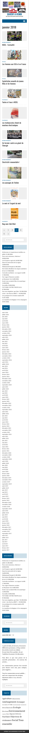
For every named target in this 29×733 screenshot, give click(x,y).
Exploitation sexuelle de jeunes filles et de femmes (13, 82)
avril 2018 (5, 519)
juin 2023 (5, 391)
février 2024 (5, 374)
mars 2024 (5, 372)
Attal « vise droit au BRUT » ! (10, 293)
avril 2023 (5, 395)
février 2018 (5, 523)
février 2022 (5, 424)
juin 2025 (5, 341)
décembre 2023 (6, 378)
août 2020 (5, 461)
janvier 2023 (5, 401)
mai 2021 (4, 442)
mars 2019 (5, 496)
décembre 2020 (6, 453)
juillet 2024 (5, 364)
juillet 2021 (5, 438)
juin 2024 (5, 366)
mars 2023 (5, 397)
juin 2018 (5, 515)
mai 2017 (4, 542)
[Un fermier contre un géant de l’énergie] (14, 138)
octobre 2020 (6, 457)
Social (4, 61)
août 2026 (5, 312)
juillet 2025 (5, 339)
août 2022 (5, 412)
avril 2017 (5, 544)
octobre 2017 (6, 531)
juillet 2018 (5, 513)
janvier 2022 (5, 426)
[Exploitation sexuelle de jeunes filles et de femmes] (14, 76)
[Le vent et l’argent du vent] (14, 198)
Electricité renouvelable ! (11, 162)
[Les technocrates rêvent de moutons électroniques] (14, 117)
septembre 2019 (7, 484)
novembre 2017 (6, 529)
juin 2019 (5, 490)
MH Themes (23, 731)
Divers (4, 708)
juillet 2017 (5, 537)
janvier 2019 (5, 500)
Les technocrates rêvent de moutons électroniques (11, 124)
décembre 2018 (6, 502)
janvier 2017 (5, 550)
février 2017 (5, 548)
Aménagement (9, 701)
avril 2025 (5, 345)
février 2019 (5, 498)
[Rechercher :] (14, 240)
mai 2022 (4, 418)
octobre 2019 (6, 482)
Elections (5, 711)
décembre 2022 (6, 403)
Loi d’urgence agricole (8, 260)
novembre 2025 (6, 331)
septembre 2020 (7, 459)
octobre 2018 (6, 506)
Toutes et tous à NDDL (10, 102)
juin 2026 (5, 316)
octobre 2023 (6, 383)
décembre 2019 (6, 478)
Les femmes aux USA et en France (14, 64)
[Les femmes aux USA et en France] (14, 59)
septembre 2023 (7, 385)
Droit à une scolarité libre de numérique (13, 281)
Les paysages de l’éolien (10, 182)
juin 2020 (5, 465)
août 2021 (5, 436)
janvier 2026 (5, 327)
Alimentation (16, 699)
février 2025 (5, 350)
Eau (7, 708)
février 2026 (5, 325)
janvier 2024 (5, 376)
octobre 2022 (6, 407)
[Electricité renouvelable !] (14, 157)
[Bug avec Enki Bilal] (14, 219)
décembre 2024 (6, 354)
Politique (5, 99)
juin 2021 (5, 440)
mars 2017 (5, 546)
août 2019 (5, 486)
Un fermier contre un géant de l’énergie (12, 144)
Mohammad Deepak (8, 266)
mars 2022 (5, 422)
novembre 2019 (6, 480)
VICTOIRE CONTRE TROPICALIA (12, 287)
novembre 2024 (6, 356)
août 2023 (5, 387)
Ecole (11, 708)
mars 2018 (5, 521)
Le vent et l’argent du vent (11, 203)
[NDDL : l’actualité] (14, 40)
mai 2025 (4, 343)
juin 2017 (5, 540)
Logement (4, 714)
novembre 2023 (6, 381)
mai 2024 (4, 368)
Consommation (23, 704)
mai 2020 (4, 467)
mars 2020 (5, 471)
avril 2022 (5, 420)
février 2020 (5, 473)
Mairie (7, 714)
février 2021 (5, 449)
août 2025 (5, 337)
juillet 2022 (5, 414)
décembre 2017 (6, 527)
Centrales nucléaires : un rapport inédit (13, 273)
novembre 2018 (6, 504)
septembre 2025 (7, 335)
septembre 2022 (7, 409)
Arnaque (21, 701)
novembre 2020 (6, 455)
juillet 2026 (5, 314)
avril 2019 (5, 494)
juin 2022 (5, 416)
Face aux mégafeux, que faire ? (11, 291)
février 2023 (5, 399)
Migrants (12, 714)
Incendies (5, 285)
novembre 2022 (6, 405)
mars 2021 (5, 447)
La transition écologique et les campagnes (14, 300)
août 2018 (5, 511)
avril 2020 (5, 469)
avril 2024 (5, 370)
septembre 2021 (7, 434)
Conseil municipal (16, 704)
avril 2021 (5, 445)
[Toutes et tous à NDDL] (14, 97)
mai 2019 (4, 492)
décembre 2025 (6, 329)
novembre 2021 (6, 430)
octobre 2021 (6, 432)
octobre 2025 (6, 333)
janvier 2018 (5, 525)
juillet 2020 (5, 463)
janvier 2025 (5, 352)
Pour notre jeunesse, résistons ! (11, 256)
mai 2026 (4, 319)
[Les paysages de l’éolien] (14, 178)
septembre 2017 (7, 533)
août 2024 (5, 362)
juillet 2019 (5, 488)
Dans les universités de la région (11, 262)
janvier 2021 (5, 451)
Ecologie (17, 707)
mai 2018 (4, 517)
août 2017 (5, 535)
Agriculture (7, 698)
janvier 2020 (5, 475)
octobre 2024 (6, 358)
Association (5, 704)
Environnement (6, 42)
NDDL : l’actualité (8, 44)
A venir (10, 704)
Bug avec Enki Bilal (9, 223)
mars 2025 (5, 347)
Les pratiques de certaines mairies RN (13, 295)
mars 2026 (5, 323)
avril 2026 (5, 321)
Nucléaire (6, 716)
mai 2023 (4, 393)
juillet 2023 (5, 389)
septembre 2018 (7, 509)
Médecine (18, 714)
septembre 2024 (7, 360)
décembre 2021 (6, 428)
